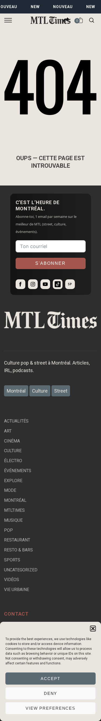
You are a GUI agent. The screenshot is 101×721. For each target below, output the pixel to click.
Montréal (15, 500)
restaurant (17, 540)
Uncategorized (20, 569)
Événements (17, 470)
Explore (13, 480)
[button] (93, 628)
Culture (13, 450)
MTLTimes (14, 510)
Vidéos (11, 579)
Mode (10, 490)
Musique (13, 520)
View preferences (50, 708)
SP (70, 284)
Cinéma (12, 441)
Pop (8, 530)
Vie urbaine (16, 589)
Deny (50, 693)
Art (8, 431)
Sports (12, 559)
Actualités (16, 421)
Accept (50, 678)
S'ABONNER (50, 263)
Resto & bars (18, 549)
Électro (13, 460)
